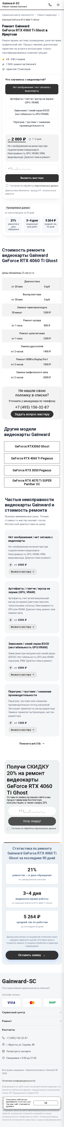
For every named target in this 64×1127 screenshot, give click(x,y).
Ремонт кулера (32, 320)
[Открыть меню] (58, 4)
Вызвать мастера (32, 177)
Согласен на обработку (33, 828)
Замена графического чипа (32, 372)
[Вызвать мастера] (22, 572)
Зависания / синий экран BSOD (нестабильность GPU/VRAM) (31, 112)
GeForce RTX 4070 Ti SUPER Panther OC (32, 482)
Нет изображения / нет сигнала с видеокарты (32, 89)
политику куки (24, 1102)
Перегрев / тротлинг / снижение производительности (31, 124)
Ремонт (7, 1021)
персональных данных (46, 185)
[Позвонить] (50, 4)
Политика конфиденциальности (18, 1081)
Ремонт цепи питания (32, 333)
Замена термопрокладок (32, 307)
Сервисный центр (13, 1012)
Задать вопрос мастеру (32, 414)
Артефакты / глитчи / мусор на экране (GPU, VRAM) (32, 101)
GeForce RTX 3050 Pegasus (32, 470)
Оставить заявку (32, 955)
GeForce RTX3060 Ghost (32, 446)
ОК (45, 1103)
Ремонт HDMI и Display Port (32, 359)
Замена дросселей (32, 346)
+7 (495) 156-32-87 (32, 407)
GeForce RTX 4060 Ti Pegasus (32, 458)
